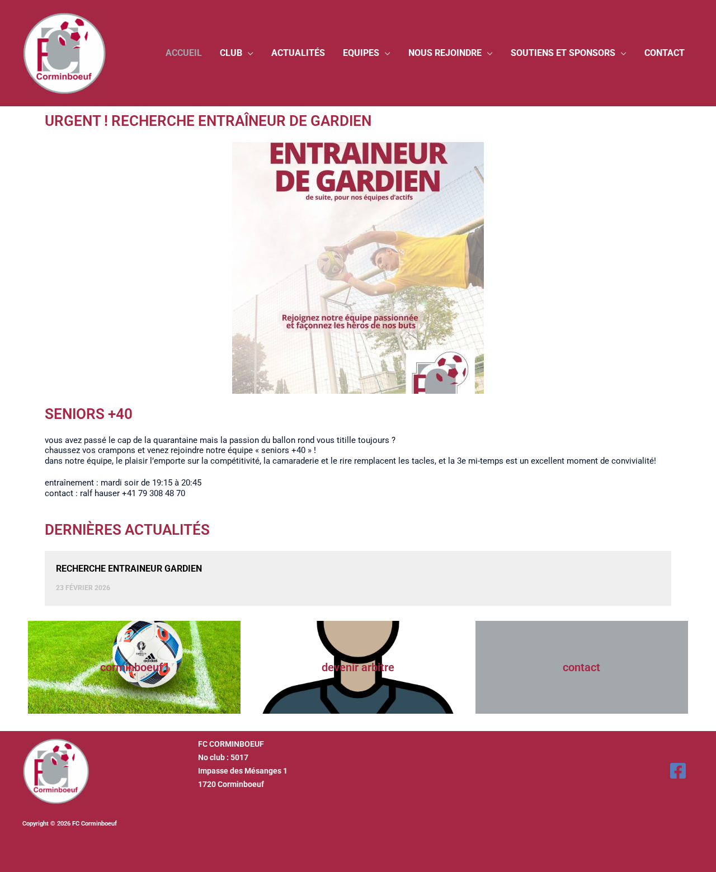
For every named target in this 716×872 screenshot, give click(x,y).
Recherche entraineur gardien (129, 568)
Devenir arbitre (358, 667)
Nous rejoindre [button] (445, 53)
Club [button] (231, 53)
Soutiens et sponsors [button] (563, 53)
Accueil (184, 53)
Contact (664, 53)
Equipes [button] (361, 53)
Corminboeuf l (134, 667)
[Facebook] (678, 770)
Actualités (298, 53)
